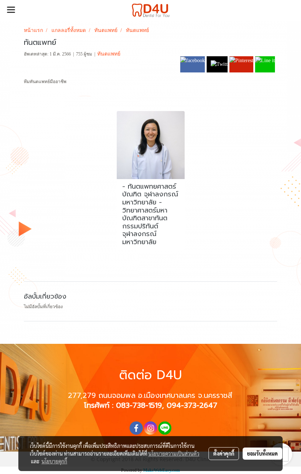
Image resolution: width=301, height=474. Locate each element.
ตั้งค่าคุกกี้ (223, 453)
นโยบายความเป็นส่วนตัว (173, 453)
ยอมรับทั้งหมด (262, 453)
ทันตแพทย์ (108, 53)
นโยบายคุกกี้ (54, 461)
